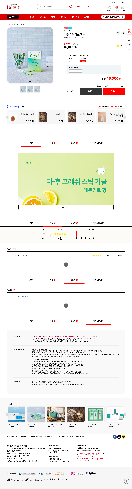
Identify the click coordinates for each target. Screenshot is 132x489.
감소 (70, 71)
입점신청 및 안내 (50, 437)
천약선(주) (67, 31)
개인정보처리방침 (12, 437)
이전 (7, 117)
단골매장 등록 (105, 106)
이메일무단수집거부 (36, 437)
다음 (124, 117)
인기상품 (43, 17)
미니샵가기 (120, 106)
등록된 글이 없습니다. (23, 296)
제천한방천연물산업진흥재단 (111, 17)
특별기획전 (75, 17)
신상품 (32, 17)
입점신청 (129, 32)
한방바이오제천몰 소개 (66, 437)
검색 (70, 6)
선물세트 (63, 17)
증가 (80, 71)
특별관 (53, 17)
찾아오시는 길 (80, 437)
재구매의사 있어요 (21, 255)
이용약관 (23, 437)
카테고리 (14, 17)
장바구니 (91, 91)
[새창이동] (11, 473)
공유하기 (123, 33)
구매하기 (114, 91)
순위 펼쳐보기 (88, 6)
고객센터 (122, 2)
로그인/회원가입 (113, 2)
